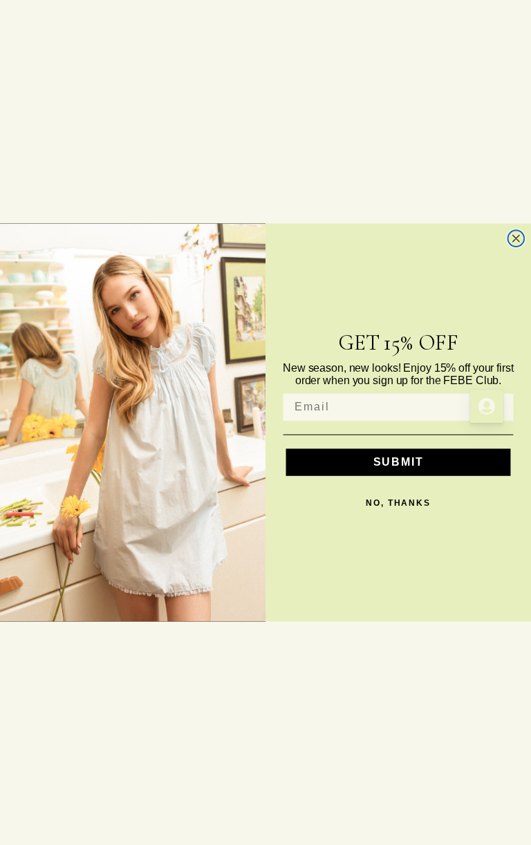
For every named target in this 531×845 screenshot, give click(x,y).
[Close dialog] (516, 238)
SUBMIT (398, 462)
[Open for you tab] (486, 406)
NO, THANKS (398, 503)
